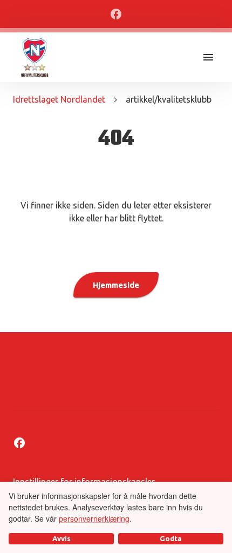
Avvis (61, 538)
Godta (171, 538)
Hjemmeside (116, 284)
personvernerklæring (94, 518)
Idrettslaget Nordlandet (59, 99)
